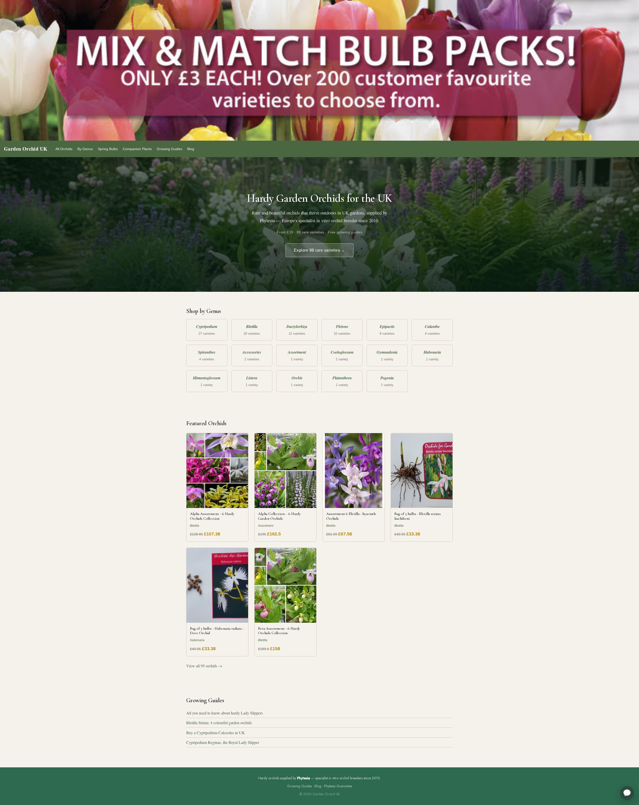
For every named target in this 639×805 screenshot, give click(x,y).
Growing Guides (169, 149)
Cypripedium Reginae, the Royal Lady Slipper (222, 742)
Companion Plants (137, 149)
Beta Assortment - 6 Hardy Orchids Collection (279, 630)
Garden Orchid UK (25, 148)
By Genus (85, 149)
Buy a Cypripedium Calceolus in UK (215, 732)
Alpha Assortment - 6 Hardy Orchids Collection (212, 515)
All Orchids (63, 149)
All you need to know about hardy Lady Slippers (224, 712)
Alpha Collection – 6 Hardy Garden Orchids (279, 515)
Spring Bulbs (108, 149)
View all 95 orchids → (204, 665)
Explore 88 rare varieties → (319, 250)
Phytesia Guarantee (338, 786)
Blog (190, 149)
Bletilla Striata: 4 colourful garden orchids (219, 722)
